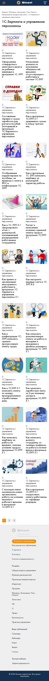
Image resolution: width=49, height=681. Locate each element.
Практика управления (21, 622)
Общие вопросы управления (24, 571)
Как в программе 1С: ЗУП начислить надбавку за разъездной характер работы (36, 178)
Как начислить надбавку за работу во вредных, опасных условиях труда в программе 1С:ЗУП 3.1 (12, 445)
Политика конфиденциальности (23, 559)
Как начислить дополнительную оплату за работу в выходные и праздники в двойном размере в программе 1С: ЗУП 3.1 (36, 343)
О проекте (16, 550)
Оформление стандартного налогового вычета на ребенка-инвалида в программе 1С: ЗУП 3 (12, 69)
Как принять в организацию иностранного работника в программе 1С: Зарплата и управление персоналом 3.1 (10, 288)
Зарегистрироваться (20, 663)
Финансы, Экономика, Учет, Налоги (22, 12)
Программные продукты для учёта (14, 15)
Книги (14, 643)
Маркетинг (16, 584)
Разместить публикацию (24, 541)
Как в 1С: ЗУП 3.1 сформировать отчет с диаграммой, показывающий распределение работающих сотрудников (11, 234)
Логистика (16, 600)
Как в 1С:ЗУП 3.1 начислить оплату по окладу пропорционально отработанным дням (11, 394)
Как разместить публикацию (24, 545)
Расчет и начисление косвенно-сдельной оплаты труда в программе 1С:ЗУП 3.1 (36, 231)
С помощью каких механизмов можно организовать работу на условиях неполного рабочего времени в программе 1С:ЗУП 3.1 (12, 498)
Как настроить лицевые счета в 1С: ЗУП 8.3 (36, 282)
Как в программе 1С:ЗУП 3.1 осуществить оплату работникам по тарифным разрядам (36, 495)
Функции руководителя (22, 575)
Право (14, 613)
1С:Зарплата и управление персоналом (8, 55)
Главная (5, 12)
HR (13, 604)
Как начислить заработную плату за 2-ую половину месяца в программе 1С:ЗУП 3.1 (36, 394)
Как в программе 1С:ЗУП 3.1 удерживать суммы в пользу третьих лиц (36, 121)
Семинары (16, 634)
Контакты (16, 555)
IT (12, 609)
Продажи (16, 589)
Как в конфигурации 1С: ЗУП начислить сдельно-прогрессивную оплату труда (11, 340)
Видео (14, 647)
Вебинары (16, 638)
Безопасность (18, 618)
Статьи (15, 652)
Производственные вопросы (24, 580)
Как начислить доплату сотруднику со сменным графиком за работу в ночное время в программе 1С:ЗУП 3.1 (36, 445)
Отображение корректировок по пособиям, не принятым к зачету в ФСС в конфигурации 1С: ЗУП (12, 181)
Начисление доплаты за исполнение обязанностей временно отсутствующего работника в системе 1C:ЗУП (35, 71)
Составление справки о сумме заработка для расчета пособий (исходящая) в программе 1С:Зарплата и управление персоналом (11, 126)
